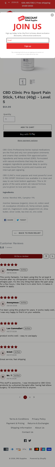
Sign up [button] (27, 46)
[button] (52, 14)
